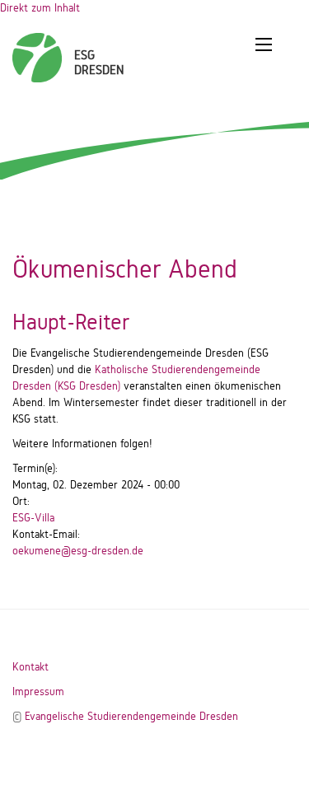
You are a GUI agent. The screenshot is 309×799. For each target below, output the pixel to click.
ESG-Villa (33, 518)
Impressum (38, 691)
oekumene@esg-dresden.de (77, 550)
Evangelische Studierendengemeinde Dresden (131, 716)
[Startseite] (37, 49)
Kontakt (30, 667)
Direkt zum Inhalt (40, 8)
